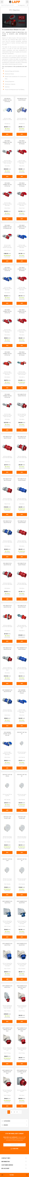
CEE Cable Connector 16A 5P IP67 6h (7, 185)
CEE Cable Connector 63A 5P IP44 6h (21, 354)
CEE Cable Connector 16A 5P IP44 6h (21, 142)
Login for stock (7, 130)
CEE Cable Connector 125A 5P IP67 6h (7, 142)
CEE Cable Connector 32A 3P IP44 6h (21, 227)
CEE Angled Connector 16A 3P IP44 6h (7, 100)
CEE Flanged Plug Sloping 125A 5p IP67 (22, 1072)
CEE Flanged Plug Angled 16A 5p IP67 (7, 1029)
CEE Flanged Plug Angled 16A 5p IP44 (22, 987)
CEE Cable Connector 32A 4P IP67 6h (7, 311)
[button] (14, 20)
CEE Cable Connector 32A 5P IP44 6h (21, 311)
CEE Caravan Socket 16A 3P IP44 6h (22, 691)
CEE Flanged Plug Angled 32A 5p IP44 (22, 1029)
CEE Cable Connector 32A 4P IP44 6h (21, 269)
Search (27, 5)
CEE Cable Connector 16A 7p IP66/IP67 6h (7, 227)
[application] (14, 21)
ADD (7, 134)
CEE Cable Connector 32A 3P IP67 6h (7, 269)
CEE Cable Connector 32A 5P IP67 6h (7, 354)
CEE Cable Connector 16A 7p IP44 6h (21, 185)
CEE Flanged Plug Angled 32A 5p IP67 (7, 1072)
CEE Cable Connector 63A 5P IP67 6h (7, 396)
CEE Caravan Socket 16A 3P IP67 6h (7, 734)
